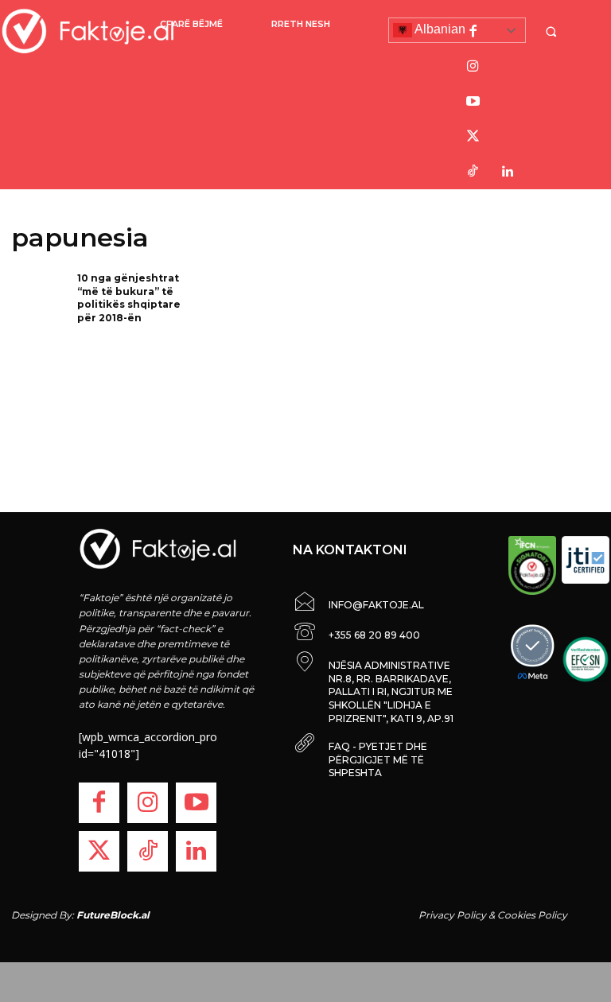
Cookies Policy (532, 915)
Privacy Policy (452, 915)
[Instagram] (472, 66)
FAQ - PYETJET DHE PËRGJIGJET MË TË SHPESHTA (378, 759)
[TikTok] (472, 171)
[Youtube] (472, 101)
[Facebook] (472, 31)
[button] (552, 31)
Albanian (438, 29)
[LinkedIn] (507, 171)
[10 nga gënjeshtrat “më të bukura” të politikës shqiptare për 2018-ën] (39, 297)
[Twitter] (472, 136)
